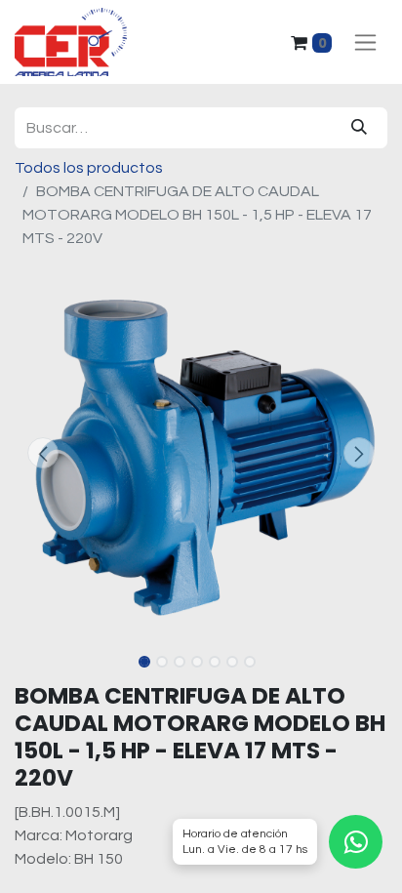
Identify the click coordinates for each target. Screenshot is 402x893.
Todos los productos (89, 168)
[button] (42, 452)
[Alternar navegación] (365, 42)
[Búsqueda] (359, 127)
